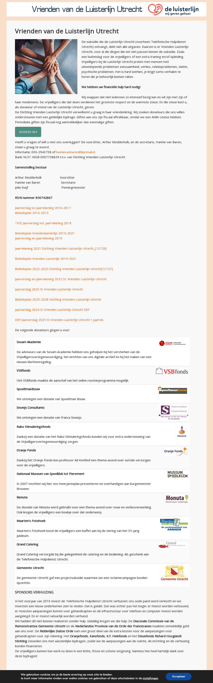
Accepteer (178, 676)
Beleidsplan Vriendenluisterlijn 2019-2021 (45, 233)
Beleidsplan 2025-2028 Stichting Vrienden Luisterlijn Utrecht (58, 299)
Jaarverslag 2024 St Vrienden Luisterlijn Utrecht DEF (52, 309)
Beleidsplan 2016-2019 (31, 213)
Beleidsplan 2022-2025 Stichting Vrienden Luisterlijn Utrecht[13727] (64, 269)
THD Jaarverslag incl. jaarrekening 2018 (43, 223)
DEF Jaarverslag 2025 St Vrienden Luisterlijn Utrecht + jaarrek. (59, 320)
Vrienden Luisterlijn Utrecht (106, 9)
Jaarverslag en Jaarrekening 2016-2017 (43, 208)
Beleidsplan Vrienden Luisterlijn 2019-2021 (46, 258)
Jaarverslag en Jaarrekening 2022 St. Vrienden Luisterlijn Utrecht (60, 279)
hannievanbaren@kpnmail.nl (75, 152)
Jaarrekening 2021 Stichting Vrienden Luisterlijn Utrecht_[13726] (61, 248)
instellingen (150, 678)
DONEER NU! (28, 132)
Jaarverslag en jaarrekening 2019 (38, 238)
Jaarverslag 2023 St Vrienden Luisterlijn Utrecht (49, 289)
